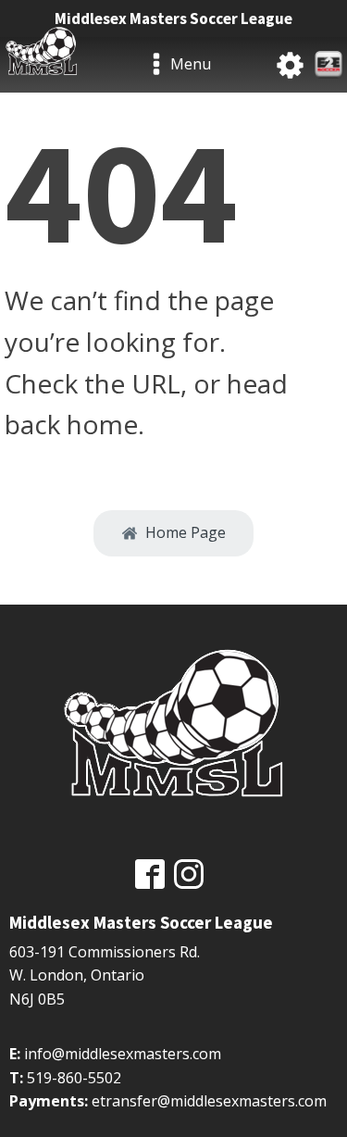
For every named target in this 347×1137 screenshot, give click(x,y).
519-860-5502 (74, 1078)
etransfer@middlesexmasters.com (209, 1101)
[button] (173, 533)
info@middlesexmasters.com (122, 1053)
